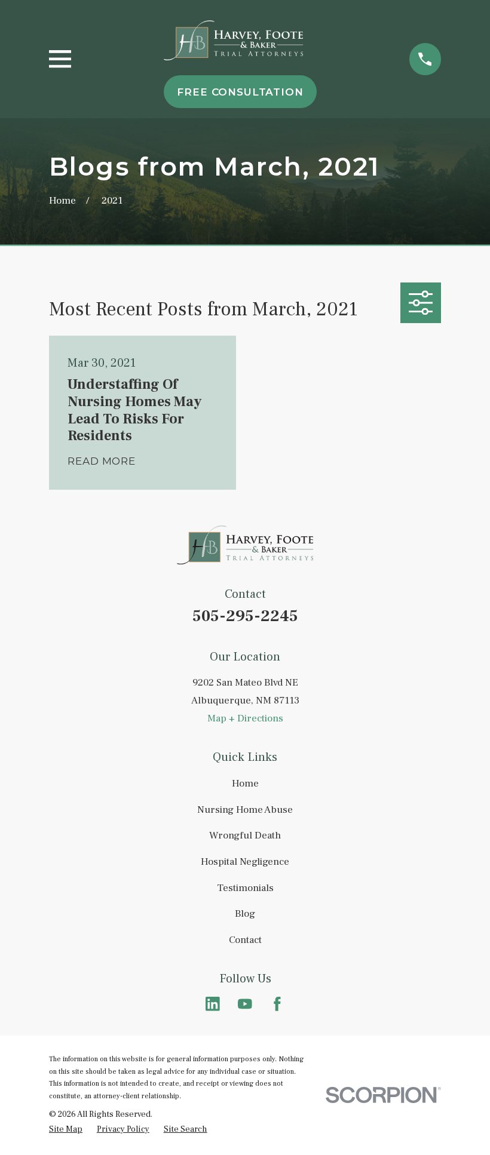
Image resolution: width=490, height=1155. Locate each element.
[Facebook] (277, 1004)
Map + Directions (245, 718)
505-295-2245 (245, 616)
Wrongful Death (245, 835)
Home (245, 783)
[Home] (234, 40)
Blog (245, 913)
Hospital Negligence (245, 861)
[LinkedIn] (213, 1004)
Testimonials (245, 888)
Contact (245, 940)
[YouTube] (245, 1004)
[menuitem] (65, 1129)
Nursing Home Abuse (245, 809)
